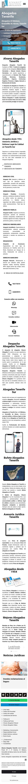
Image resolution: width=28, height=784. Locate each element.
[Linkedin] (16, 695)
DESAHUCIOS (8, 241)
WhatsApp (14, 307)
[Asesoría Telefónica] (14, 332)
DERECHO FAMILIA (9, 210)
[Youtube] (20, 695)
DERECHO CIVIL (8, 176)
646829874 (15, 48)
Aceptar (14, 771)
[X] (8, 695)
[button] (25, 759)
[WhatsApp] (14, 303)
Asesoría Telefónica (14, 336)
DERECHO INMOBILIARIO (12, 224)
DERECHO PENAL (9, 191)
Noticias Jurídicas (14, 655)
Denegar (14, 776)
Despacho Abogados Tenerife (14, 345)
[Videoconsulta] (14, 322)
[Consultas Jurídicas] (14, 313)
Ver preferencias (14, 780)
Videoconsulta (14, 326)
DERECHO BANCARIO (10, 258)
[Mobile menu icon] (24, 4)
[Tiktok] (25, 695)
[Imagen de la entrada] (14, 668)
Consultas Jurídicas (14, 317)
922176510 (15, 43)
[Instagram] (12, 695)
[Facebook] (3, 695)
